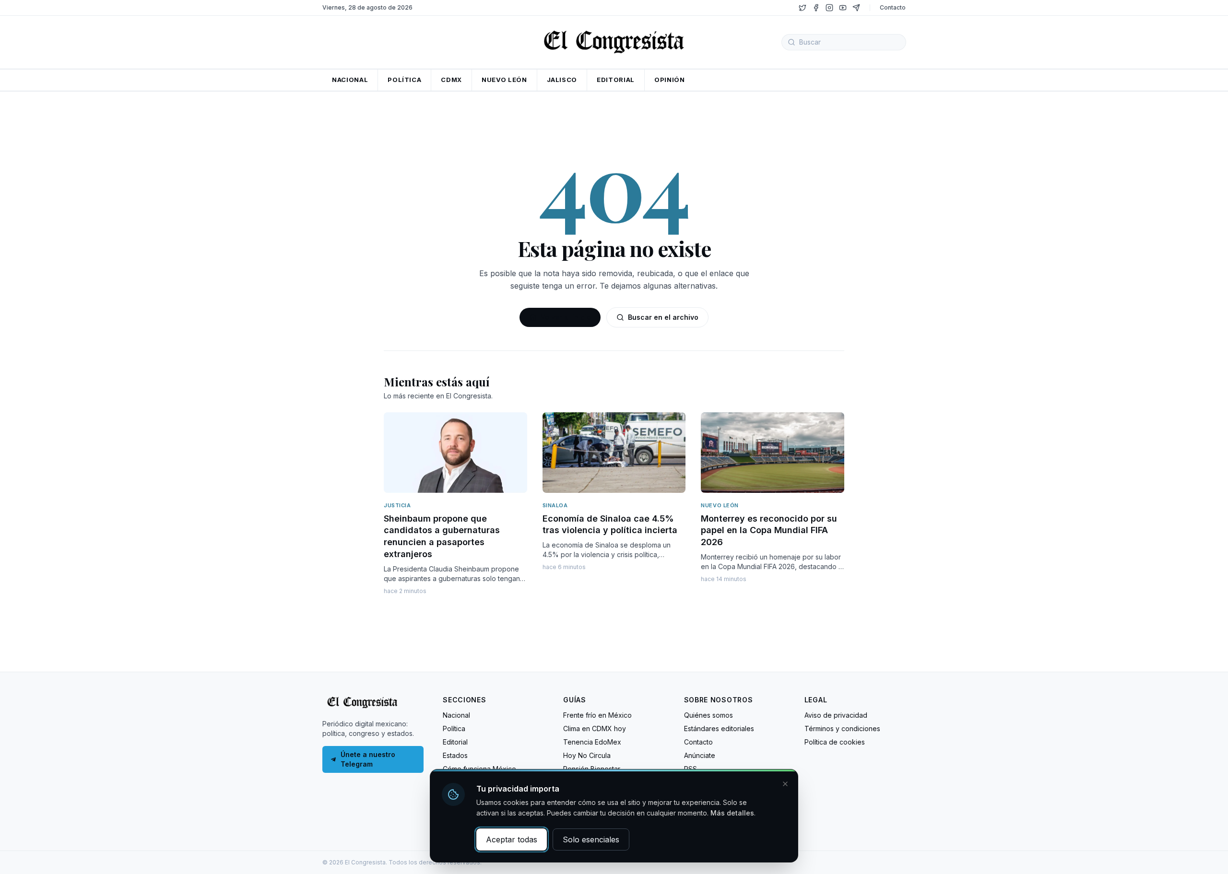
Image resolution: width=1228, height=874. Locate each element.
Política (454, 728)
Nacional (456, 715)
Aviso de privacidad (835, 715)
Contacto (893, 7)
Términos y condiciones (842, 728)
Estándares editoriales (719, 728)
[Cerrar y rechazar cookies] (785, 784)
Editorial (455, 742)
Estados (455, 755)
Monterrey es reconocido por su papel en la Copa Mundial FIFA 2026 (769, 530)
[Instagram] (829, 8)
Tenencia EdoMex (592, 742)
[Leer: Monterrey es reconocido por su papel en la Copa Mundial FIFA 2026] (772, 452)
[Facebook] (816, 8)
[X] (802, 8)
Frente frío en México (597, 715)
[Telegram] (856, 8)
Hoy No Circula (587, 755)
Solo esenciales (591, 839)
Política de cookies (834, 742)
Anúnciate (699, 755)
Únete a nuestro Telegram (368, 759)
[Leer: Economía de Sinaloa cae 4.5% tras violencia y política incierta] (614, 452)
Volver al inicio (566, 317)
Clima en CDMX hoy (594, 728)
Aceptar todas (511, 839)
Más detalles (732, 813)
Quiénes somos (708, 715)
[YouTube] (843, 8)
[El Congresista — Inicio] (614, 40)
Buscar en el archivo (663, 317)
